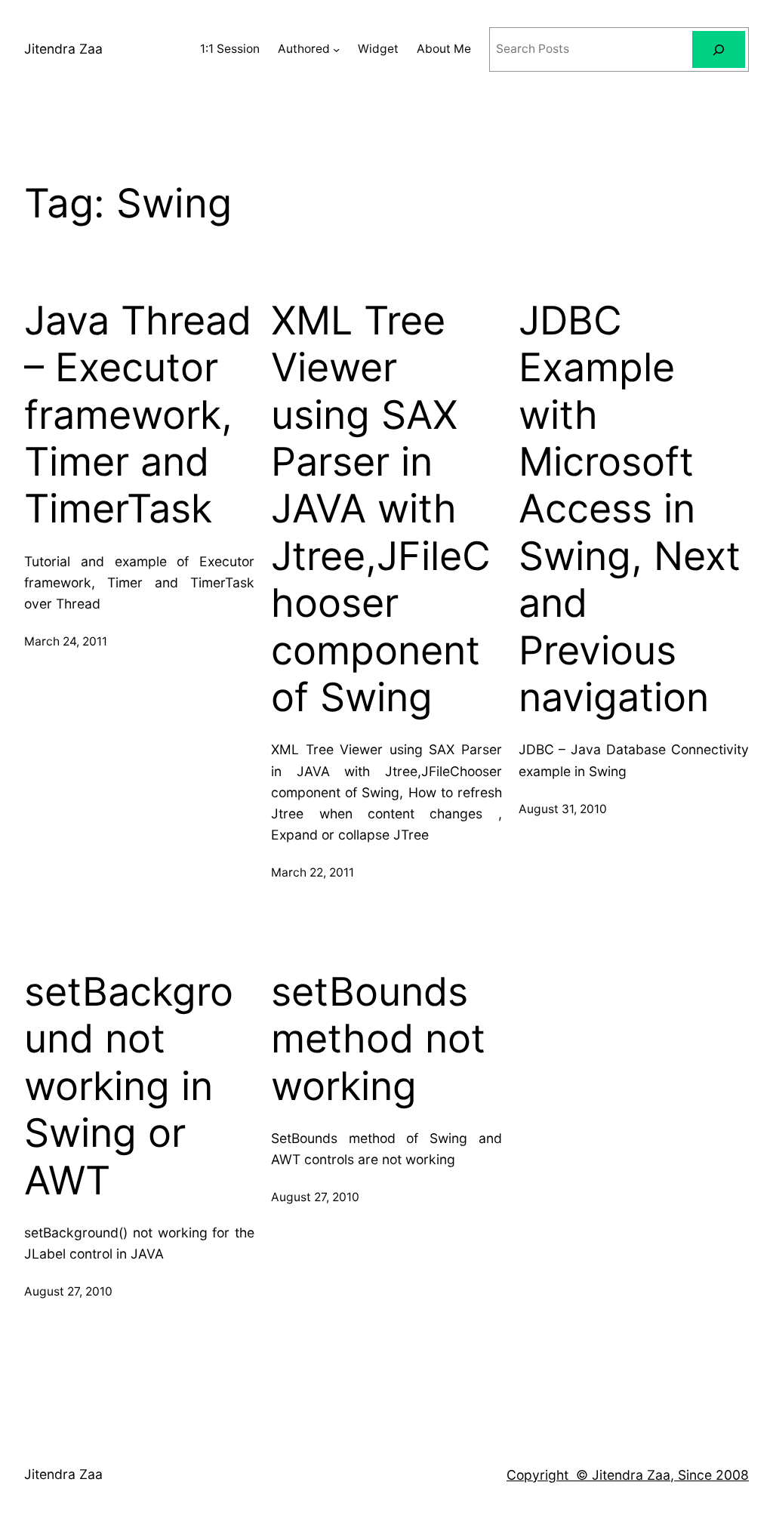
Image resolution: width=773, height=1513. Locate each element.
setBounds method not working (378, 1039)
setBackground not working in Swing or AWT (128, 1086)
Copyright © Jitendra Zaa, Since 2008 (628, 1475)
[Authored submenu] (336, 49)
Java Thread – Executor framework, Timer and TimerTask (137, 415)
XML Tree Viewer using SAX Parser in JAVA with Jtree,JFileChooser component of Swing (381, 509)
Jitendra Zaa (63, 49)
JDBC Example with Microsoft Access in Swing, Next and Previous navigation (630, 509)
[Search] (718, 49)
